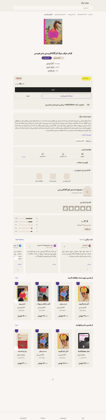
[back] (91, 2)
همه (16, 278)
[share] (48, 48)
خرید (53, 89)
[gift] (53, 48)
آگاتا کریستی (50, 63)
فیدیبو (90, 14)
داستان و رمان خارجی (60, 14)
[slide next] (16, 258)
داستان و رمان (71, 14)
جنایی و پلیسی (48, 14)
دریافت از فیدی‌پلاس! (66, 96)
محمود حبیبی (50, 67)
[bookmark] (58, 48)
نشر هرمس (51, 70)
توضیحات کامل (86, 135)
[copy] (17, 105)
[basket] (19, 2)
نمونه (28, 96)
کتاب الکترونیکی (82, 14)
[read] (39, 176)
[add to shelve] (67, 176)
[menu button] (14, 2)
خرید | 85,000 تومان (27, 417)
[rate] (88, 208)
